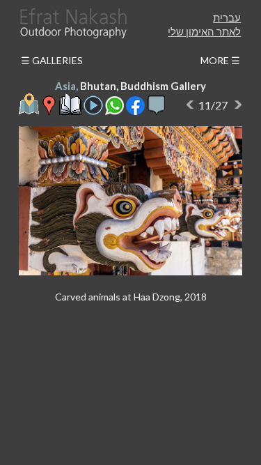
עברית (227, 17)
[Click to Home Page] (72, 23)
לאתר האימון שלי (204, 31)
